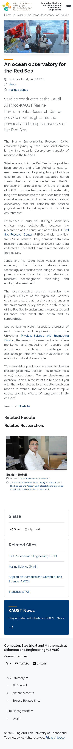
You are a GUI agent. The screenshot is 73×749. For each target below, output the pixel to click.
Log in (16, 718)
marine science (18, 89)
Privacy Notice (55, 737)
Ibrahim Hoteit (16, 474)
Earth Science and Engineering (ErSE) (33, 556)
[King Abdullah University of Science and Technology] (17, 6)
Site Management (18, 711)
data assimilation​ (54, 482)
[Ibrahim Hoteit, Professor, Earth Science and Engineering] (36, 453)
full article (23, 406)
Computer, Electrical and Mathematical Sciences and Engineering (51, 6)
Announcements (23, 693)
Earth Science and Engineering (34, 478)
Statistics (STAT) (19, 591)
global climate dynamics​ (51, 486)
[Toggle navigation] (68, 6)
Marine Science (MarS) (23, 566)
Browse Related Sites (26, 700)
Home (7, 15)
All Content (19, 685)
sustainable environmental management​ (29, 489)
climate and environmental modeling (27, 482)
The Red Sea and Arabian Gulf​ (24, 486)
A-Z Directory (16, 678)
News (19, 15)
